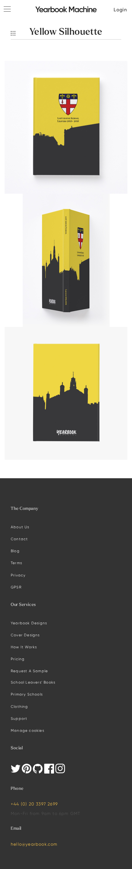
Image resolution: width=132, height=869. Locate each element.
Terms (16, 563)
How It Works (24, 647)
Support (19, 718)
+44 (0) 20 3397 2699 (34, 803)
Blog (15, 551)
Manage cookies (27, 730)
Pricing (18, 659)
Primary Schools (27, 694)
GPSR (16, 587)
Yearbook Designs (29, 623)
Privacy (18, 575)
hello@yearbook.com (34, 844)
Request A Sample (29, 671)
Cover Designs (25, 635)
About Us (20, 527)
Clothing (19, 706)
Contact (19, 539)
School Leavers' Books (33, 682)
